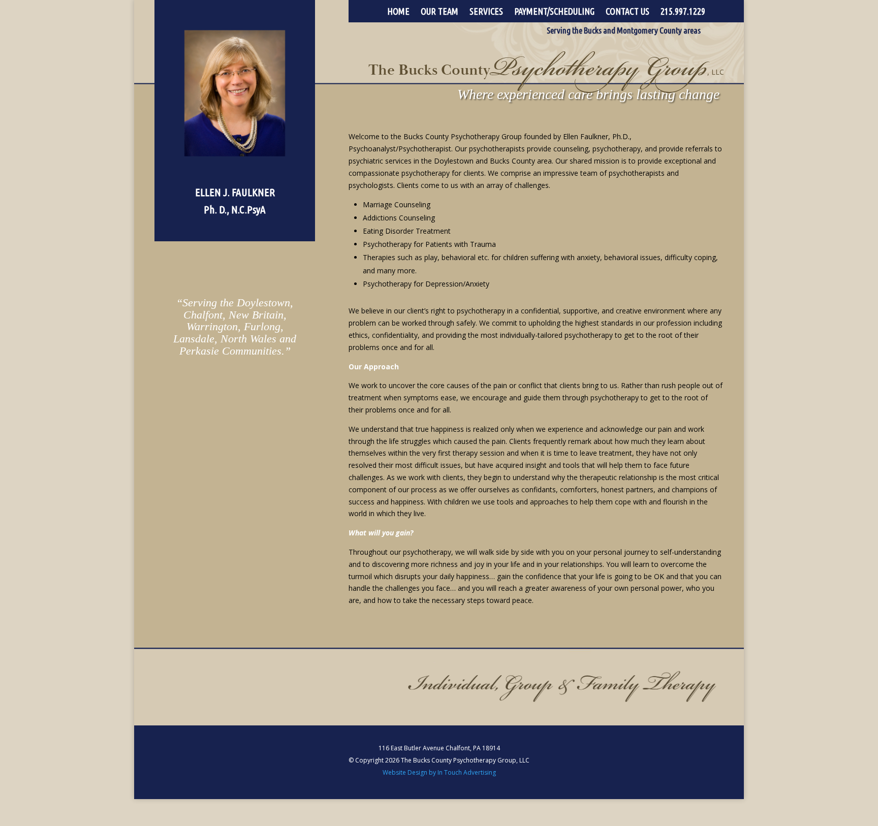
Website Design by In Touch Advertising (439, 772)
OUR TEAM (439, 12)
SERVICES (486, 12)
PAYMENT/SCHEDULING (554, 12)
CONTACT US (627, 12)
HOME (398, 12)
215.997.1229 (683, 12)
